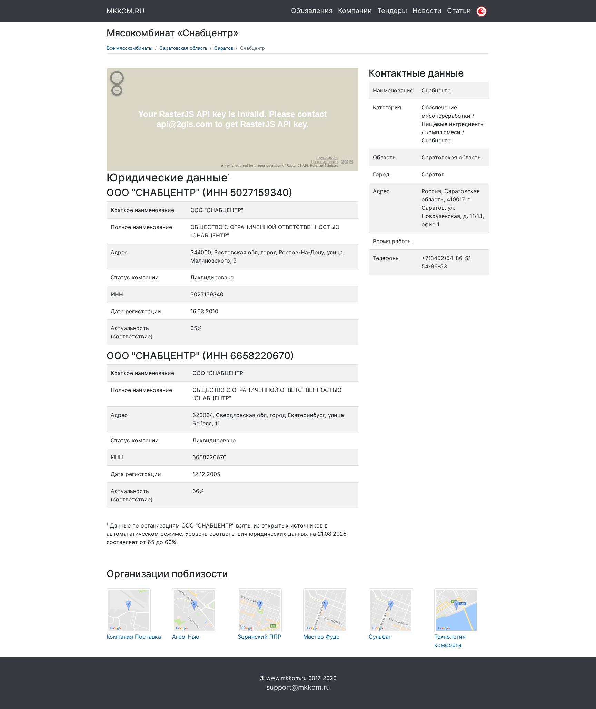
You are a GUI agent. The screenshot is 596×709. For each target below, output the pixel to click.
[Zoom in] (117, 78)
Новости (427, 11)
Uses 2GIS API (327, 158)
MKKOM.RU (126, 11)
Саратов (223, 48)
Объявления (311, 11)
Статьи (459, 11)
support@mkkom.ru (298, 687)
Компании (355, 11)
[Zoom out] (116, 90)
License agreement (324, 162)
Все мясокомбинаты (129, 48)
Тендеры (392, 11)
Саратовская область (183, 48)
